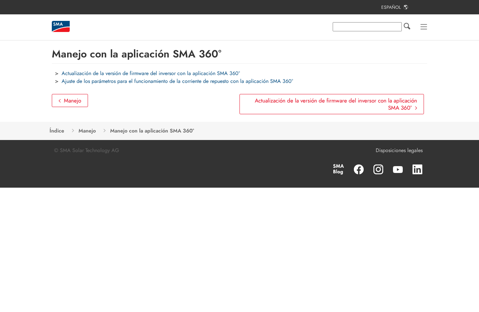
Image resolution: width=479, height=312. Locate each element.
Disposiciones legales (399, 150)
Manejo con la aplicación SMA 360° (152, 130)
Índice (57, 130)
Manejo (72, 100)
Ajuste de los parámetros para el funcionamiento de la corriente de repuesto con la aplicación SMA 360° (177, 81)
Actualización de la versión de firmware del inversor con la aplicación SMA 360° (151, 73)
